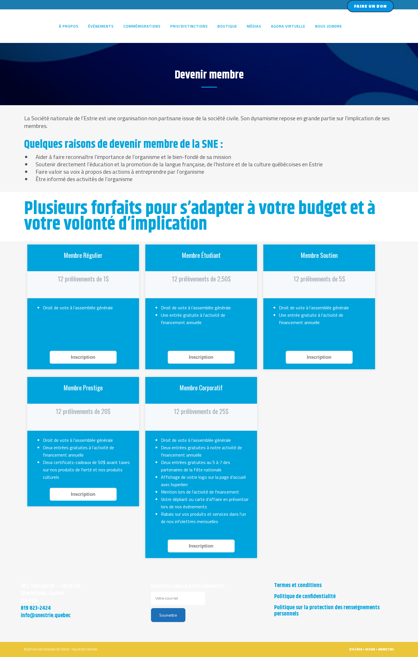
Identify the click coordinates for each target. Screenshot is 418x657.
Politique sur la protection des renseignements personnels (327, 611)
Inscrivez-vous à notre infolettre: (188, 586)
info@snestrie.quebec (46, 615)
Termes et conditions (298, 586)
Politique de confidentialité (305, 597)
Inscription (83, 357)
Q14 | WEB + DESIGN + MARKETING (371, 649)
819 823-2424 (36, 608)
